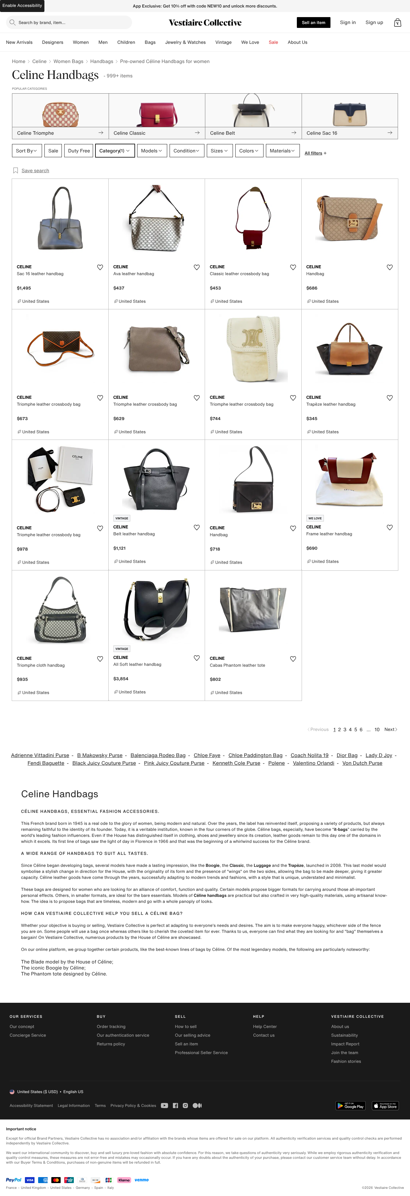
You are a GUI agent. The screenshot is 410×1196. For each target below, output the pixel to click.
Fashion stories (346, 1061)
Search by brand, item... (42, 22)
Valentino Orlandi (313, 763)
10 (377, 729)
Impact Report (345, 1044)
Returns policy (111, 1044)
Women (81, 42)
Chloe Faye (207, 755)
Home (18, 61)
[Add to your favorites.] (100, 267)
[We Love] (264, 42)
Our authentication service (123, 1035)
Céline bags (269, 829)
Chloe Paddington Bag (255, 755)
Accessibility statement (31, 1105)
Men (103, 42)
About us (340, 1026)
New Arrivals (19, 42)
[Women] (93, 42)
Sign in (348, 22)
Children (126, 42)
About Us (297, 42)
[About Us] (312, 42)
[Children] (139, 42)
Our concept (22, 1026)
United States (61, 1187)
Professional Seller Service (201, 1053)
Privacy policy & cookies (133, 1105)
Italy (110, 1187)
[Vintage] (236, 42)
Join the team (344, 1053)
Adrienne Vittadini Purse (40, 755)
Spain (98, 1187)
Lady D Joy (379, 755)
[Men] (112, 42)
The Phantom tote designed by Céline (63, 973)
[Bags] (160, 42)
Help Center (265, 1026)
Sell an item (313, 22)
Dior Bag (347, 755)
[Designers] (68, 42)
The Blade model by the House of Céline (66, 961)
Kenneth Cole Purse (236, 763)
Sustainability (344, 1035)
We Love (250, 42)
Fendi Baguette (46, 763)
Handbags (101, 61)
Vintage (223, 42)
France (11, 1187)
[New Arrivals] (37, 42)
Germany (83, 1187)
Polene (276, 763)
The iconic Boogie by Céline (52, 967)
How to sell (186, 1026)
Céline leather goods (60, 877)
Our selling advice (192, 1035)
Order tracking (111, 1026)
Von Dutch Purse (362, 763)
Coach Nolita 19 (310, 755)
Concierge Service (28, 1035)
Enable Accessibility (22, 5)
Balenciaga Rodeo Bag (158, 755)
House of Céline (154, 937)
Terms (100, 1105)
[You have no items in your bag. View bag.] (397, 22)
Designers (52, 42)
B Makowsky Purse (99, 755)
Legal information (74, 1105)
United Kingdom (33, 1187)
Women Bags (68, 61)
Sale (273, 42)
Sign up (374, 22)
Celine (39, 61)
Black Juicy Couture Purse (104, 763)
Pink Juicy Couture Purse (174, 763)
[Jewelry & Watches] (210, 42)
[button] (397, 22)
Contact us (264, 1035)
